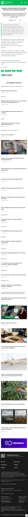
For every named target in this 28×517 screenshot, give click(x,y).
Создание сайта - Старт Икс (19, 514)
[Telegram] (7, 75)
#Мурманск (8, 70)
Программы (17, 461)
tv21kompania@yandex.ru (6, 501)
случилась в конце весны (8, 55)
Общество (19, 70)
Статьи (15, 467)
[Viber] (9, 75)
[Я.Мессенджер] (2, 75)
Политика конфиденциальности (7, 514)
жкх (2, 70)
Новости (3, 461)
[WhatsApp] (11, 75)
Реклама (3, 467)
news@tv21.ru (21, 501)
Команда (16, 464)
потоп (14, 70)
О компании (4, 464)
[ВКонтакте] (4, 75)
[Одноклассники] (5, 75)
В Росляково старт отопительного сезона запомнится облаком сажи (13, 62)
